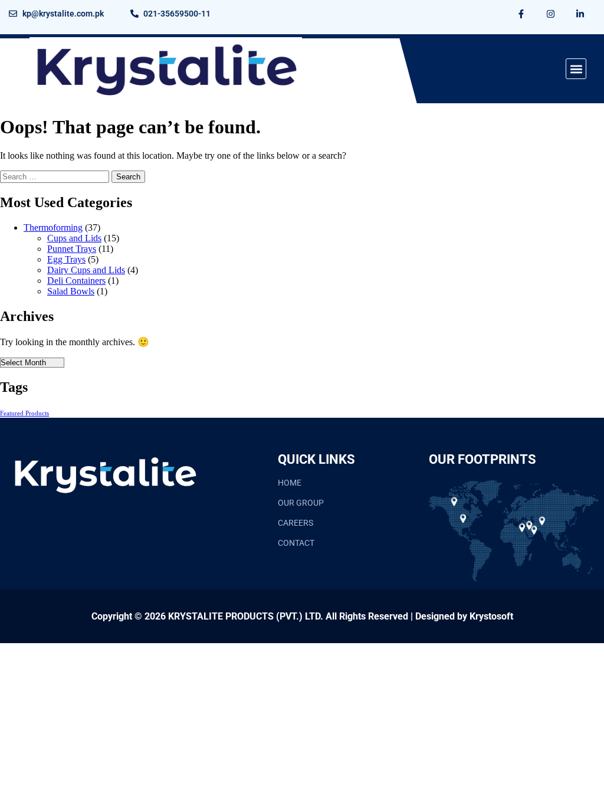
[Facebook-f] (521, 13)
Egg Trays (66, 259)
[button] (576, 68)
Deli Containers (76, 281)
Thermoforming (53, 227)
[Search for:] (55, 176)
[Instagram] (551, 13)
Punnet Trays (71, 249)
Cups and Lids (74, 238)
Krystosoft (491, 616)
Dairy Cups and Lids (86, 270)
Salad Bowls (70, 291)
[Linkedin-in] (580, 13)
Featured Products (24, 413)
